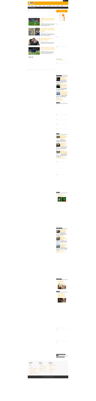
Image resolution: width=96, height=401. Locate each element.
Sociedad (62, 5)
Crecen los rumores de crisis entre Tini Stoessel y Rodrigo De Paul (46, 39)
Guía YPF (50, 367)
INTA (30, 365)
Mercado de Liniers (32, 371)
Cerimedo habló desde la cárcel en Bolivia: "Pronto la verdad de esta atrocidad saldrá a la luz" (64, 86)
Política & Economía (49, 5)
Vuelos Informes (42, 365)
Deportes (54, 5)
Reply (41, 41)
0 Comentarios (60, 83)
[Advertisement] (42, 63)
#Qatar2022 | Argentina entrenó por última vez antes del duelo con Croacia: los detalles (47, 48)
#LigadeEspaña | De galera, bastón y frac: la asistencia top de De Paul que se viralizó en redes (47, 20)
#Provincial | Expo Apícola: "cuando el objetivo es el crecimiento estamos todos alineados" (64, 144)
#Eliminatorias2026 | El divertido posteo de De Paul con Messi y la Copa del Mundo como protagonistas (47, 30)
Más (62, 83)
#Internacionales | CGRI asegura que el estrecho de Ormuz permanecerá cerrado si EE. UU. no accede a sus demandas (64, 93)
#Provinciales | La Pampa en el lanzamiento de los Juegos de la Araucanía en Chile (64, 238)
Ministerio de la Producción (33, 368)
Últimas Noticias (31, 7)
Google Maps (51, 370)
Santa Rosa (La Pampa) (62, 10)
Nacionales (44, 5)
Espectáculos (58, 5)
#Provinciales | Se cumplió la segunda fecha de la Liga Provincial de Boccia (63, 230)
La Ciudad (32, 5)
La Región (36, 5)
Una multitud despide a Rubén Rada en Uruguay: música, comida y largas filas (64, 78)
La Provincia (40, 5)
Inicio (29, 5)
